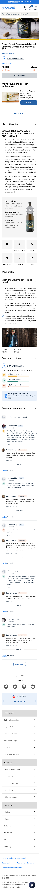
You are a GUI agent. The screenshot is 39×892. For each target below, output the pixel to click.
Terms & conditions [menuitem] (9, 858)
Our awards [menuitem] (8, 776)
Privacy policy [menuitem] (22, 858)
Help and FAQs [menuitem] (9, 727)
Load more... (19, 664)
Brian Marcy (12, 524)
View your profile (4, 417)
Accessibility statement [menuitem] (25, 863)
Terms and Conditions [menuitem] (12, 754)
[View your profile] (4, 426)
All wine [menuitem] (7, 812)
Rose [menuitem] (5, 839)
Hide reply (19, 464)
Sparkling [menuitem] (7, 846)
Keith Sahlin (12, 478)
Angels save (6, 70)
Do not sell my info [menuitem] (8, 863)
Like (8, 444)
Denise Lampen (13, 571)
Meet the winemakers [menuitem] (12, 769)
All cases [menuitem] (7, 819)
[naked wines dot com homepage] (8, 8)
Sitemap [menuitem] (7, 747)
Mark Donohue (13, 619)
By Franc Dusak (8, 54)
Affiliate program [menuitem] (10, 797)
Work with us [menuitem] (8, 790)
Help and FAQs (19, 676)
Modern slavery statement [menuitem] (12, 867)
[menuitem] (6, 686)
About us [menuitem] (8, 762)
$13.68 (35, 70)
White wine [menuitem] (8, 832)
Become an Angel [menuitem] (10, 740)
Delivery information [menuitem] (11, 720)
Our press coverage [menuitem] (11, 783)
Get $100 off (13, 2)
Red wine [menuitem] (7, 826)
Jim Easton (12, 426)
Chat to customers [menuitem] (10, 733)
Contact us (19, 680)
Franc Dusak (11, 450)
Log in (9, 417)
